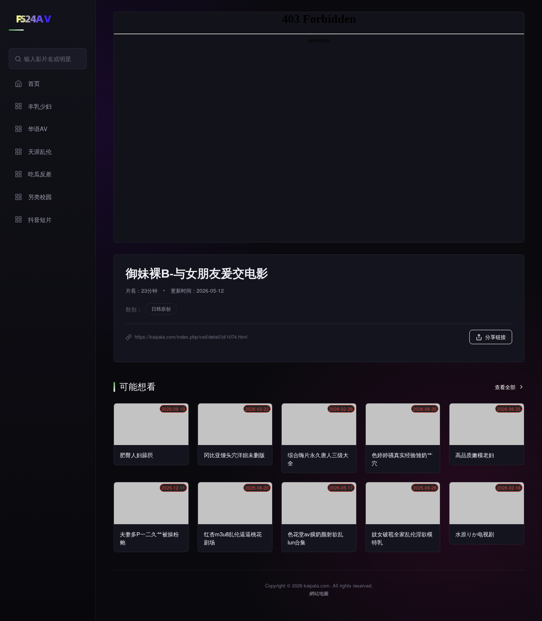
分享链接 (495, 337)
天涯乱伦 (40, 151)
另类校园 (40, 197)
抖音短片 (40, 219)
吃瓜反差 (40, 174)
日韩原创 (161, 308)
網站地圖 (319, 593)
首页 (34, 83)
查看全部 (505, 387)
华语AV (38, 128)
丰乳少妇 (40, 106)
